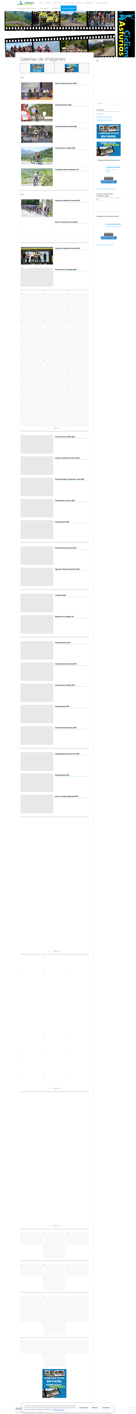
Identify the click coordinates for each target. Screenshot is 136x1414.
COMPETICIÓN (57, 3)
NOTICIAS (48, 3)
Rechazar (95, 1407)
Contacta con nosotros (104, 244)
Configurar (106, 1407)
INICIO (41, 3)
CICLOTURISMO (69, 3)
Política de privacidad (104, 120)
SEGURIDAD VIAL (89, 3)
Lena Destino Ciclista (102, 3)
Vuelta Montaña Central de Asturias (26, 8)
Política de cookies (59, 1409)
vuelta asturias (56, 8)
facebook (18, 1408)
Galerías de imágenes (68, 8)
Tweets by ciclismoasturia (105, 188)
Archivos (99, 114)
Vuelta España (44, 8)
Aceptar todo (83, 1407)
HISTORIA (79, 3)
